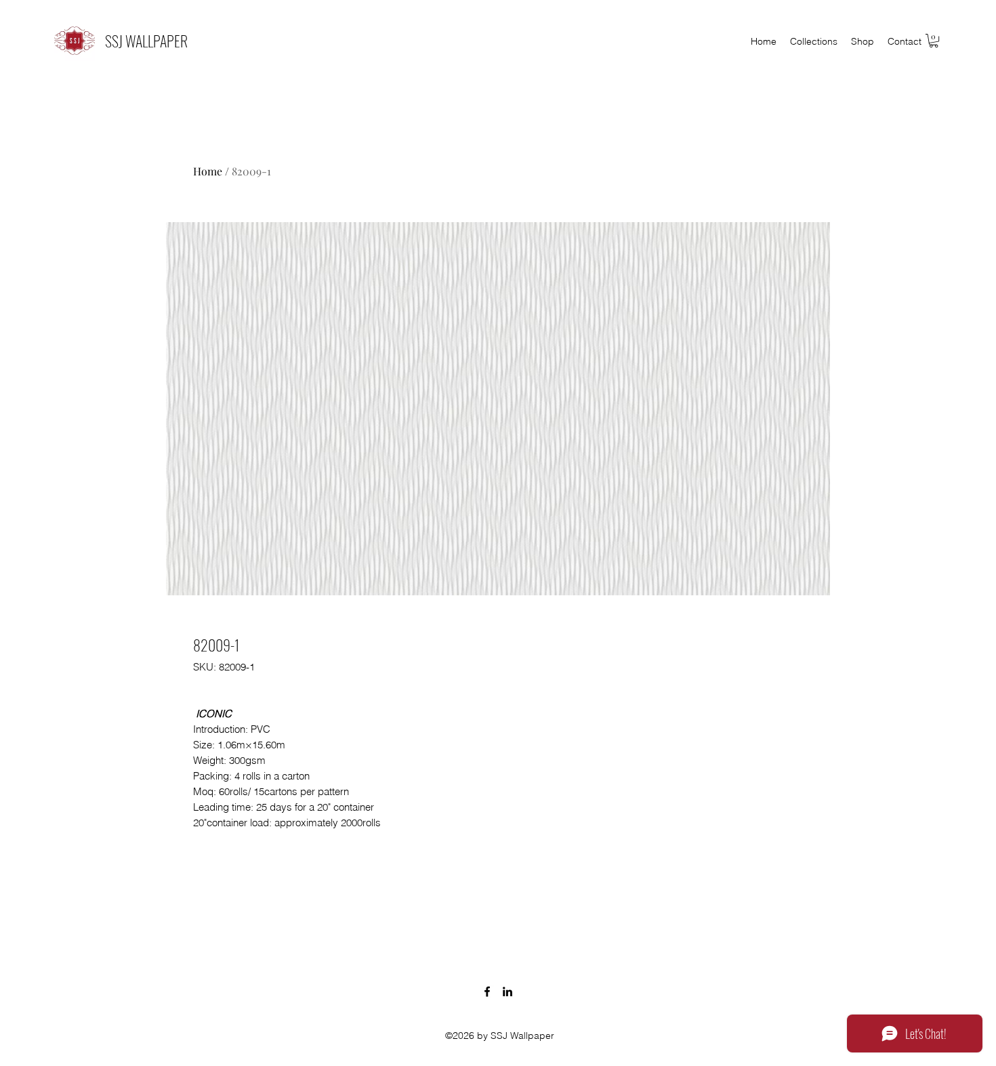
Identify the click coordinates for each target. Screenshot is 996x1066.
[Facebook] (487, 991)
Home (207, 171)
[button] (934, 40)
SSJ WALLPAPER (146, 40)
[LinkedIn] (507, 991)
